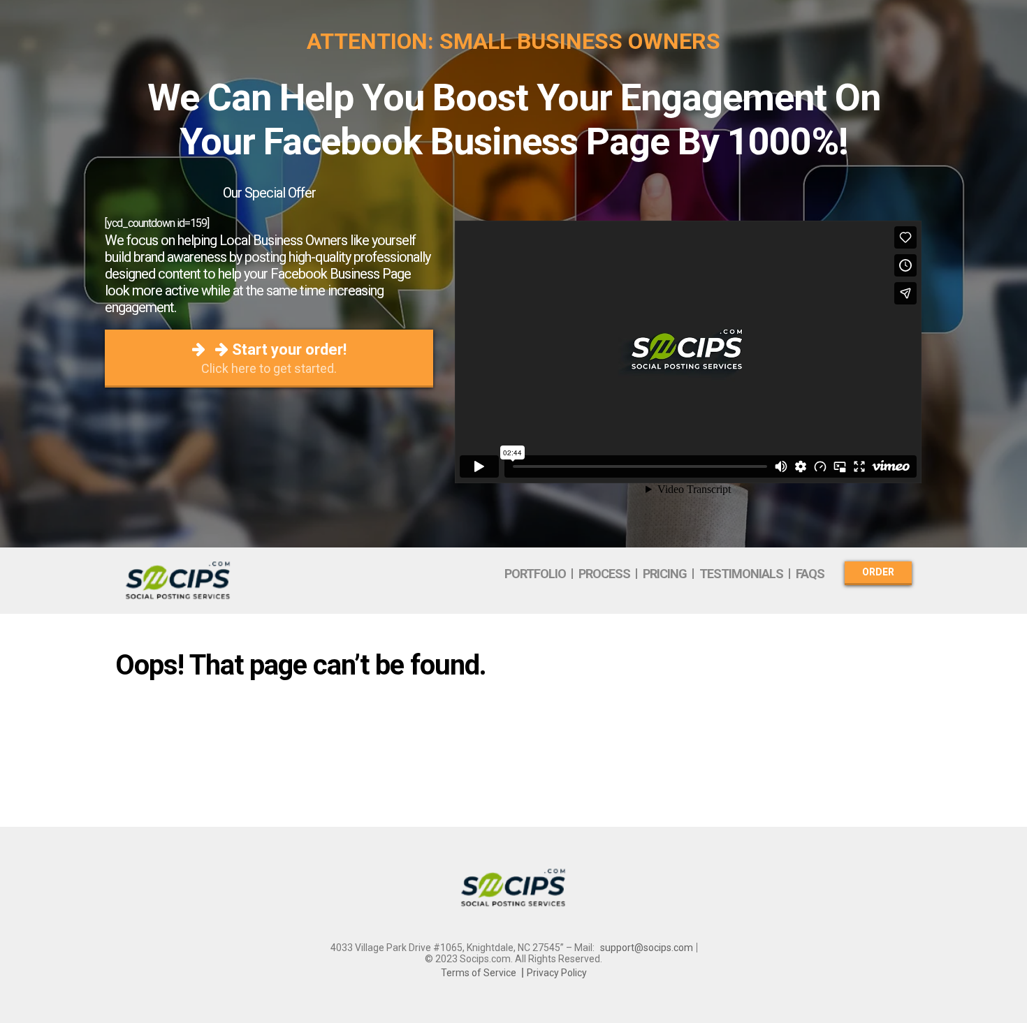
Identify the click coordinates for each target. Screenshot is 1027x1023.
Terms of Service (478, 973)
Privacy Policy (557, 973)
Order (878, 571)
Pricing (665, 573)
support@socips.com (646, 947)
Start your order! (274, 358)
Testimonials (741, 573)
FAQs (810, 573)
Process (604, 573)
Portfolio (535, 573)
